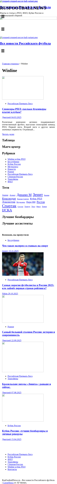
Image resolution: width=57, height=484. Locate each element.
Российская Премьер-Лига (20, 103)
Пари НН (30, 202)
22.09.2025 (16, 340)
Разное (11, 171)
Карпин (46, 195)
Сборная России (15, 176)
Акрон (5, 195)
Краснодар (9, 198)
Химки (44, 207)
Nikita (5, 293)
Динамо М (24, 195)
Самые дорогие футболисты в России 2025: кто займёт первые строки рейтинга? (28, 287)
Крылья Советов (23, 199)
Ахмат (12, 195)
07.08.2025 (16, 392)
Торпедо (27, 207)
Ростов (41, 201)
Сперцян (20, 206)
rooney (5, 251)
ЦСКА (7, 210)
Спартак (9, 206)
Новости (12, 169)
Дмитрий (6, 117)
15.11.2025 (14, 251)
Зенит (38, 194)
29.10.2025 (13, 293)
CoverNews (8, 482)
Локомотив (8, 201)
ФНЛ (10, 181)
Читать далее (8, 134)
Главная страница (10, 64)
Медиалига (13, 166)
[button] (28, 29)
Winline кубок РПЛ (16, 159)
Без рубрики (13, 161)
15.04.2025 (16, 439)
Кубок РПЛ (36, 198)
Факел (38, 207)
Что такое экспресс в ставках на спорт (25, 245)
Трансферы (13, 179)
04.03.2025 (16, 117)
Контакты (12, 469)
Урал (33, 206)
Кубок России (14, 164)
